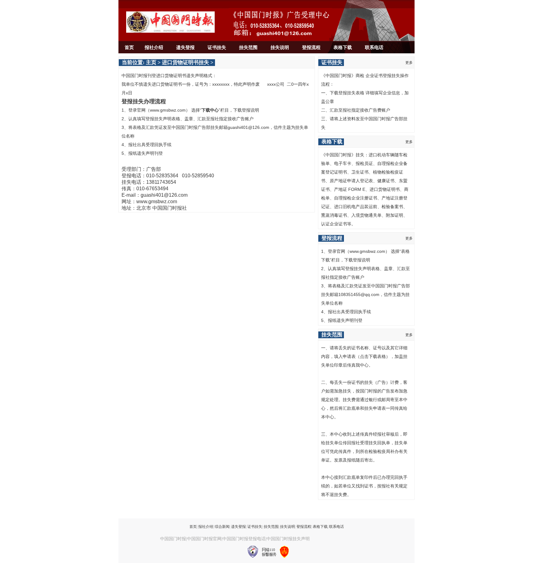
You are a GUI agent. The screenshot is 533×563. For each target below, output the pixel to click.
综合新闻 (222, 526)
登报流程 (311, 47)
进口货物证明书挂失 (185, 62)
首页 (129, 47)
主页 (151, 62)
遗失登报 (185, 47)
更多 (409, 62)
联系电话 (374, 47)
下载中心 (210, 110)
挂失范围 (248, 47)
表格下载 (342, 47)
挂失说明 (280, 47)
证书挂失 (217, 47)
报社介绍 (154, 47)
